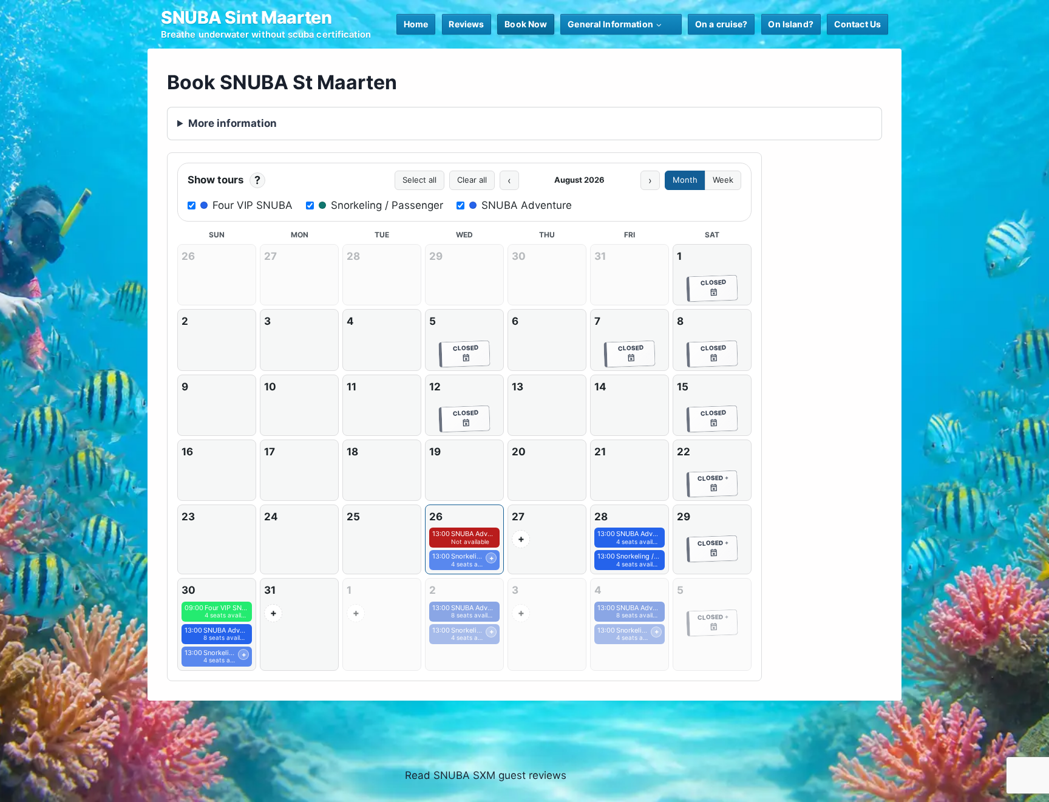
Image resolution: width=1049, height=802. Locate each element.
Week (723, 180)
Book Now (525, 24)
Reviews (466, 24)
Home (416, 24)
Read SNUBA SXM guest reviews (485, 775)
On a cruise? (721, 24)
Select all (419, 180)
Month (685, 180)
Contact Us (857, 24)
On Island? (790, 24)
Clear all (472, 180)
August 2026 (579, 180)
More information (232, 123)
